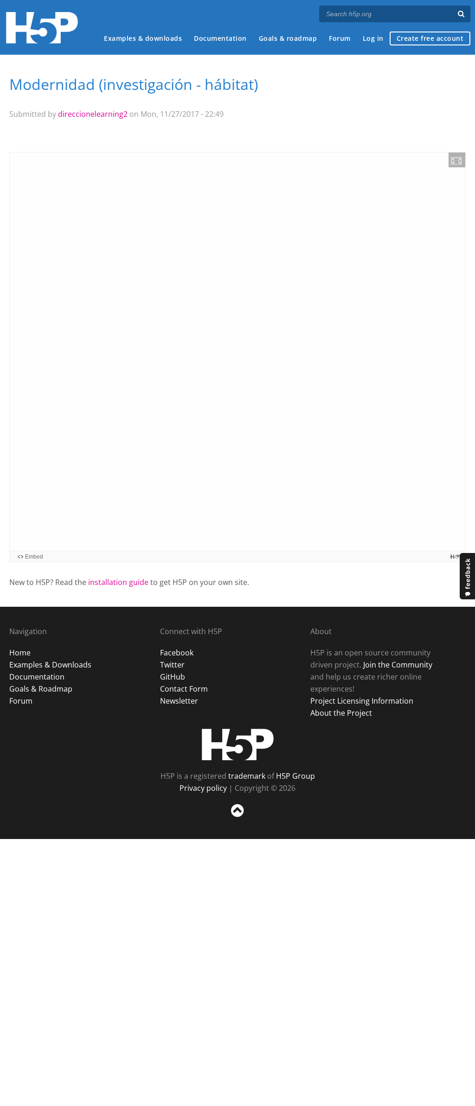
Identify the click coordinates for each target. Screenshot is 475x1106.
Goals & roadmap (288, 38)
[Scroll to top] (237, 819)
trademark (246, 776)
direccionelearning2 (93, 114)
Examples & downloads (143, 38)
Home (20, 653)
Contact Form (184, 689)
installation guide (118, 582)
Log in (373, 38)
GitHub (172, 677)
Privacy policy (203, 788)
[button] (457, 160)
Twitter (172, 665)
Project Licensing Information (361, 701)
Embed (34, 556)
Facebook (176, 653)
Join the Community (397, 665)
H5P (237, 744)
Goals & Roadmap (40, 689)
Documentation (220, 38)
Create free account (430, 38)
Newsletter (179, 701)
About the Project (341, 713)
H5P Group (295, 776)
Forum (340, 38)
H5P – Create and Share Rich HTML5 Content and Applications (42, 27)
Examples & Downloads (50, 665)
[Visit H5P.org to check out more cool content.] (455, 556)
